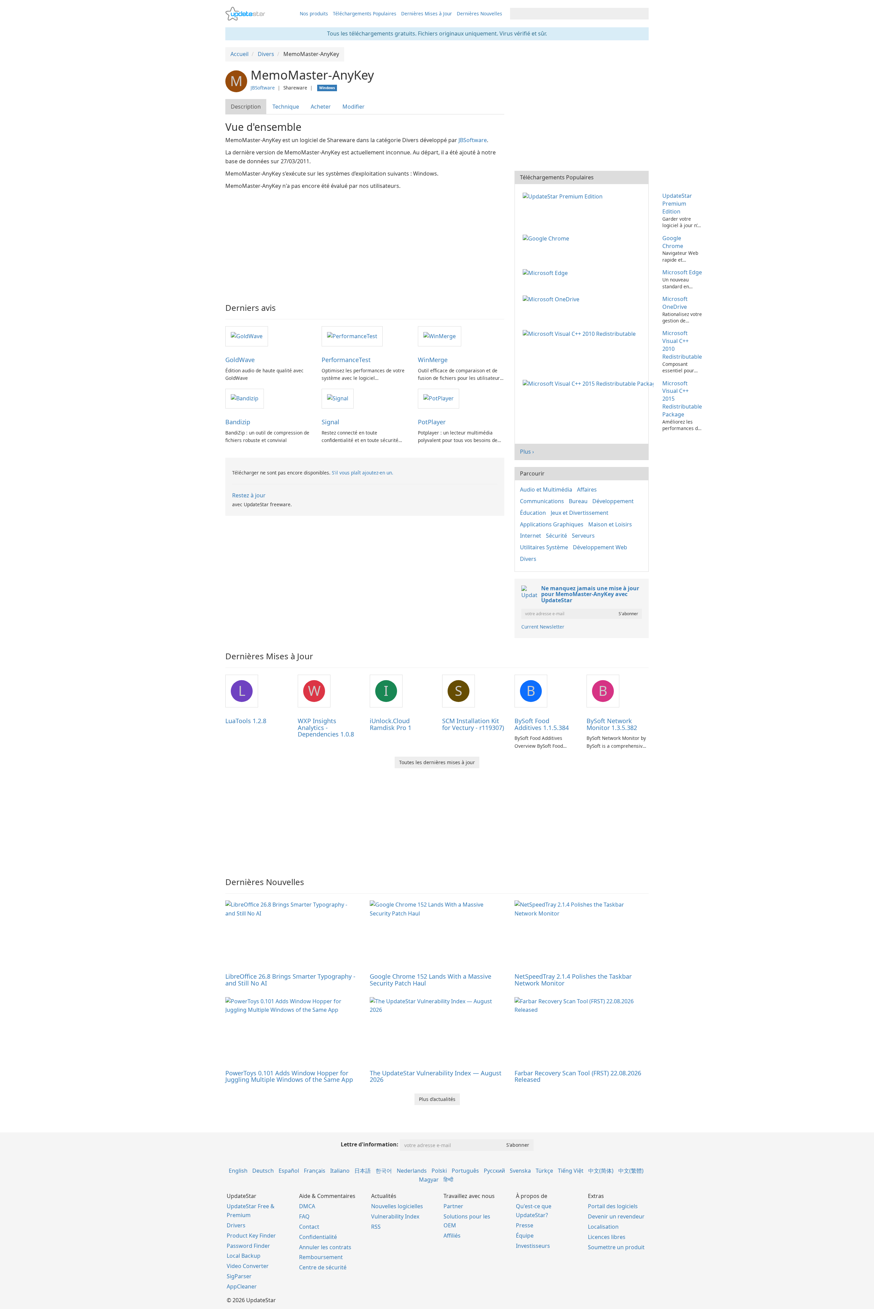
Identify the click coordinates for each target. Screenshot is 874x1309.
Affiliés (452, 1235)
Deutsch (263, 1170)
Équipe (525, 1235)
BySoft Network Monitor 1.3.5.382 (612, 724)
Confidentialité (318, 1237)
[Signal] (337, 398)
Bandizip (237, 422)
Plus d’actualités (437, 1099)
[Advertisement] (364, 242)
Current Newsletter (542, 626)
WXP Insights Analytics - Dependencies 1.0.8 (326, 728)
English (238, 1170)
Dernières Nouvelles (479, 13)
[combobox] (573, 13)
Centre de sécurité (323, 1267)
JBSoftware (263, 87)
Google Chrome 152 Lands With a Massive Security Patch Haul (430, 979)
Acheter (321, 106)
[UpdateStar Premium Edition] (564, 195)
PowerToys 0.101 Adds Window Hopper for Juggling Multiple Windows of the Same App (289, 1076)
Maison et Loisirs (610, 524)
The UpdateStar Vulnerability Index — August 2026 (436, 1076)
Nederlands (412, 1170)
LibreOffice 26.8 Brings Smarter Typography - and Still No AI (290, 979)
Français (314, 1170)
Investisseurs (533, 1246)
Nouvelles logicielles (397, 1206)
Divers (528, 559)
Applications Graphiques (551, 524)
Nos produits (314, 13)
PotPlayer (432, 422)
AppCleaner (242, 1286)
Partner (453, 1206)
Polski (439, 1170)
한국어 (384, 1170)
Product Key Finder (251, 1235)
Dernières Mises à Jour (426, 13)
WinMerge (433, 360)
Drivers (236, 1225)
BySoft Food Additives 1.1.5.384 (541, 724)
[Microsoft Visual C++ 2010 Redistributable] (580, 333)
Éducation (533, 512)
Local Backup (243, 1255)
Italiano (340, 1170)
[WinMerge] (439, 336)
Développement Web (600, 547)
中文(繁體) (631, 1170)
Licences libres (606, 1237)
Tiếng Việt (570, 1170)
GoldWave (240, 360)
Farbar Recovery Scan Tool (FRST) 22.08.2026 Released (577, 1076)
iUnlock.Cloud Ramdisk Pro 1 (390, 724)
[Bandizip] (244, 398)
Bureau (578, 501)
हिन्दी (448, 1179)
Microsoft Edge (682, 272)
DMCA (307, 1206)
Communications (542, 501)
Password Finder (248, 1246)
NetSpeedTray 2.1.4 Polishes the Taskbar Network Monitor (573, 979)
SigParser (239, 1276)
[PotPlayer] (438, 398)
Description (246, 106)
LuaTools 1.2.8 (245, 721)
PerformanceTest (346, 360)
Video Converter (248, 1266)
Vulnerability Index (395, 1216)
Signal (330, 422)
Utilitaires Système (544, 547)
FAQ (304, 1216)
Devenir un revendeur (616, 1216)
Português (465, 1170)
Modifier (353, 106)
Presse (524, 1225)
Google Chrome (672, 242)
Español (289, 1170)
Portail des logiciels (613, 1206)
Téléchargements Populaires (364, 13)
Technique (285, 106)
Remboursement (321, 1257)
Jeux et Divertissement (579, 512)
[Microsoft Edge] (546, 272)
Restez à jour (249, 495)
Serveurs (583, 535)
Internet (530, 535)
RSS (376, 1226)
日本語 (362, 1170)
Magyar (429, 1179)
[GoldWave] (247, 336)
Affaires (587, 489)
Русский (494, 1170)
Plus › (527, 451)
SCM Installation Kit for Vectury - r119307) (473, 724)
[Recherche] (642, 13)
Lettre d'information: (369, 1144)
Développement (613, 501)
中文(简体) (601, 1170)
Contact (309, 1226)
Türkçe (544, 1170)
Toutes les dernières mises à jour (437, 762)
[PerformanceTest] (352, 336)
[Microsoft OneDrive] (552, 299)
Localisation (603, 1226)
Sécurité (556, 535)
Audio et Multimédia (546, 489)
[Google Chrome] (547, 238)
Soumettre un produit (616, 1247)
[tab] (246, 106)
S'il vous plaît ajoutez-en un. (362, 472)
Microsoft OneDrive (675, 303)
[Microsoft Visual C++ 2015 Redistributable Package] (589, 383)
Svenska (520, 1170)
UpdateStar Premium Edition (677, 203)
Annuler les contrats (325, 1247)
